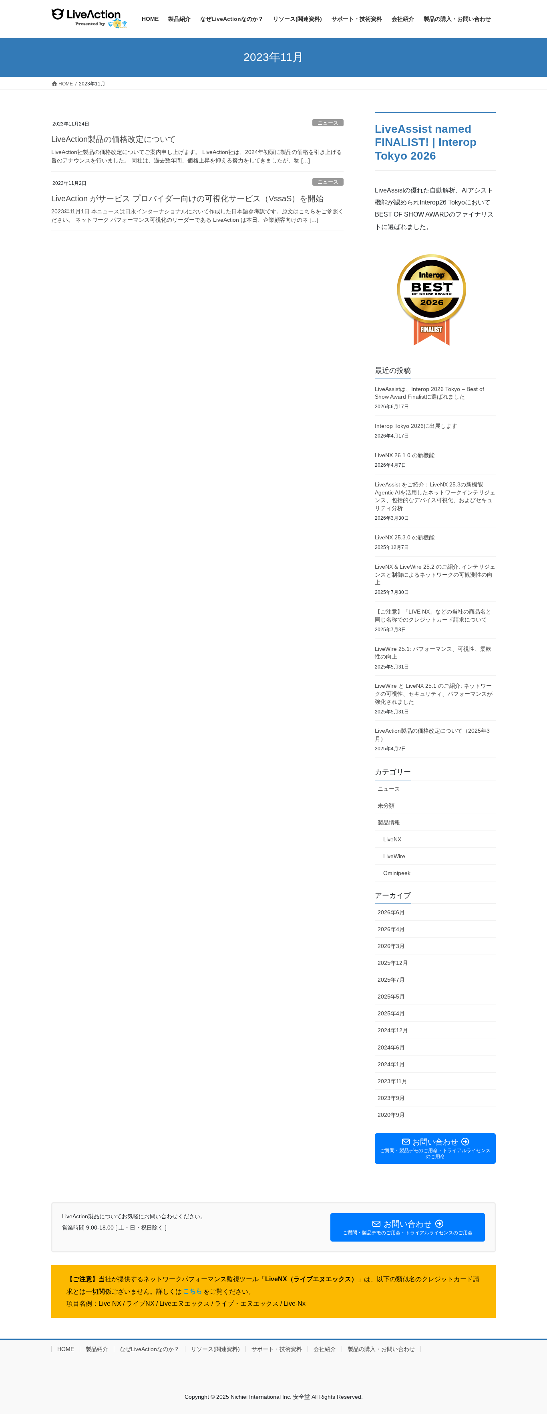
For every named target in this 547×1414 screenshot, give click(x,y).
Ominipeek (396, 873)
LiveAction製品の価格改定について (113, 139)
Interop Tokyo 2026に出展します (416, 426)
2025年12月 (393, 963)
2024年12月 (393, 1030)
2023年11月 (392, 1081)
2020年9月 (391, 1115)
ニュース (328, 123)
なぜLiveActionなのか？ (149, 1349)
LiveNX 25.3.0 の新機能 (404, 537)
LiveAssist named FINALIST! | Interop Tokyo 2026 (426, 142)
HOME (65, 1349)
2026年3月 (391, 946)
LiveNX (392, 839)
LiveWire (394, 856)
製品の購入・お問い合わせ (381, 1349)
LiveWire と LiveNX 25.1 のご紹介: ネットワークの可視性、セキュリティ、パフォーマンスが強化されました (434, 694)
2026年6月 (391, 912)
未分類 (386, 805)
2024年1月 (391, 1064)
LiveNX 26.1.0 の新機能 (404, 455)
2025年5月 (391, 996)
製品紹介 (97, 1349)
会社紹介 (325, 1349)
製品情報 (389, 822)
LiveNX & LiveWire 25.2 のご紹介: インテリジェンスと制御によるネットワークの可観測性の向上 (435, 574)
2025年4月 (391, 1013)
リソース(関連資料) (215, 1349)
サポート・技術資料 (276, 1349)
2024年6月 (391, 1047)
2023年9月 (391, 1098)
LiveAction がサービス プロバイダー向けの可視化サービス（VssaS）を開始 (187, 198)
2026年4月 (391, 929)
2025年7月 (391, 979)
